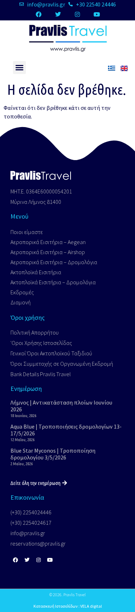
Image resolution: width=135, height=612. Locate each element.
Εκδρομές (22, 292)
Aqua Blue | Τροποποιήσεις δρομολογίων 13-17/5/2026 (66, 430)
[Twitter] (58, 14)
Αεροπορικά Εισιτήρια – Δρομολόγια (53, 262)
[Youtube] (97, 14)
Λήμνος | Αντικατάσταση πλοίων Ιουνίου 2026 (61, 406)
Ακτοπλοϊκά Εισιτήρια (35, 272)
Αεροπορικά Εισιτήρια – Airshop (47, 252)
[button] (19, 67)
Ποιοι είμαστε (26, 231)
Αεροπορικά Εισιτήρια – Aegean (48, 242)
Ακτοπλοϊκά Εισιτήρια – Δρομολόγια (53, 282)
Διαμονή (20, 302)
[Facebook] (38, 14)
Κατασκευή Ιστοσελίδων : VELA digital (67, 606)
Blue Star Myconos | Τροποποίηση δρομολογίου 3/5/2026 (52, 454)
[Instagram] (77, 14)
